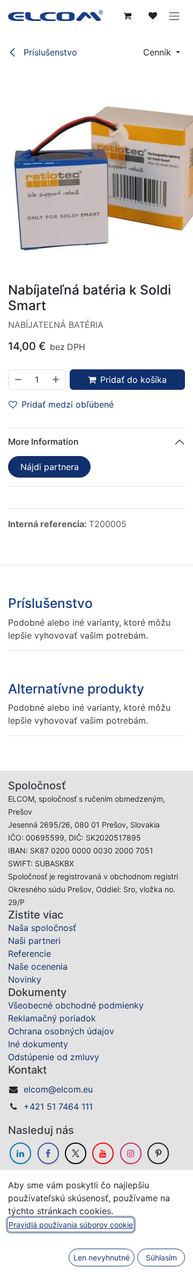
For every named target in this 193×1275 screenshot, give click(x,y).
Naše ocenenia (38, 966)
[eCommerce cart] (127, 15)
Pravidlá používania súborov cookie (71, 1224)
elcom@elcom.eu (58, 1089)
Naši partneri (34, 940)
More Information (43, 441)
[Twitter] (75, 1153)
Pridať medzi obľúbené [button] (67, 404)
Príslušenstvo (49, 52)
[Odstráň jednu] (18, 379)
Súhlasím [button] (161, 1257)
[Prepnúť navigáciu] (174, 15)
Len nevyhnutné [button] (101, 1257)
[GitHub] (158, 1153)
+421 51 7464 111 (58, 1106)
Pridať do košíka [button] (133, 379)
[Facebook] (48, 1153)
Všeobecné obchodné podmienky (76, 1005)
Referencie (29, 953)
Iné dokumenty (38, 1044)
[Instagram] (131, 1153)
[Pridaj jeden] (56, 379)
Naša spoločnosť (42, 927)
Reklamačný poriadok (52, 1018)
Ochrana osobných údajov (61, 1031)
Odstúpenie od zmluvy (53, 1057)
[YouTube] (103, 1153)
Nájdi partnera (49, 466)
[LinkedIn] (20, 1153)
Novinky (24, 979)
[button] (161, 52)
